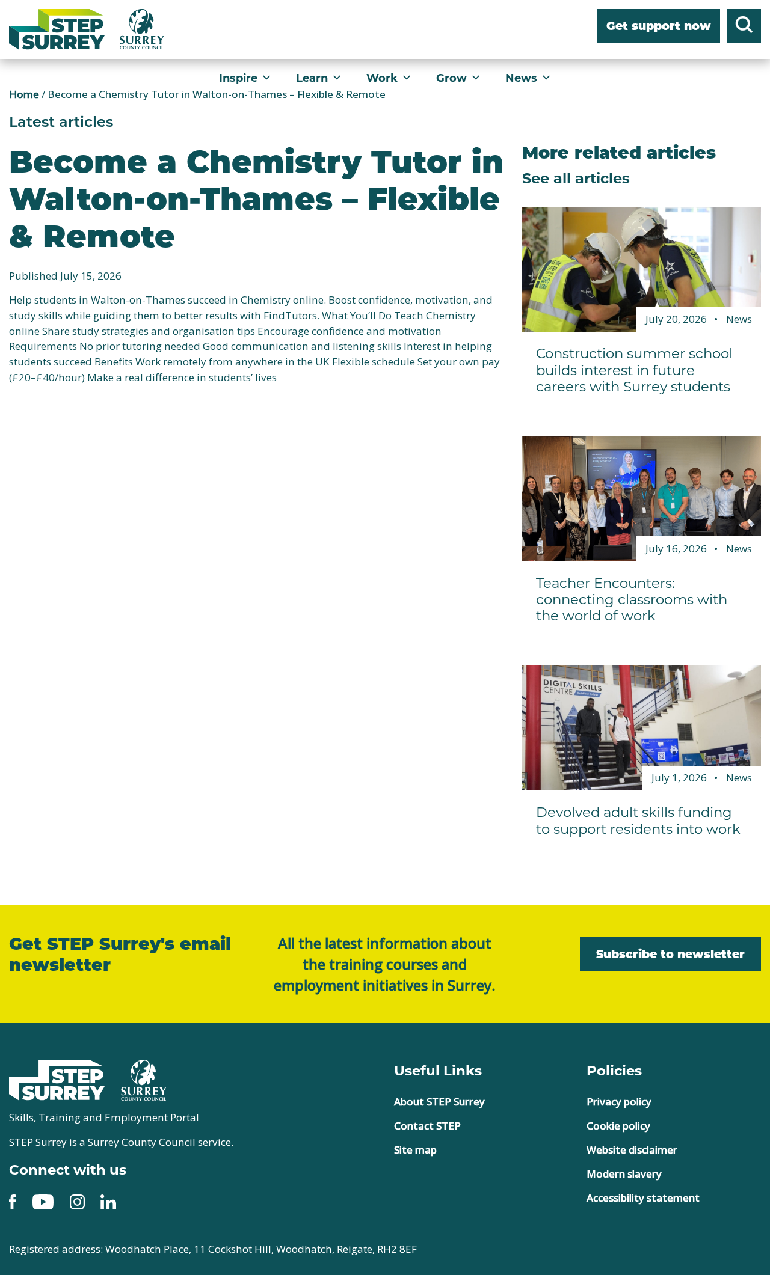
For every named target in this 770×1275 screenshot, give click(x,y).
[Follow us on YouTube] (43, 1201)
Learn (312, 77)
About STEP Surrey (439, 1101)
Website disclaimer (632, 1150)
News (521, 77)
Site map (415, 1150)
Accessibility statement (643, 1198)
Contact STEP (427, 1126)
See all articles (576, 177)
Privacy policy (619, 1101)
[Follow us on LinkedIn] (108, 1201)
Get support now (658, 27)
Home (24, 94)
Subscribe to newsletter (670, 955)
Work (382, 77)
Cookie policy (618, 1126)
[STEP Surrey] (57, 29)
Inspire (238, 77)
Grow (451, 77)
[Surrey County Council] (144, 1079)
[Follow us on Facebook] (12, 1201)
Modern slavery (624, 1174)
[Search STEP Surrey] (744, 27)
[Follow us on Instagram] (77, 1201)
